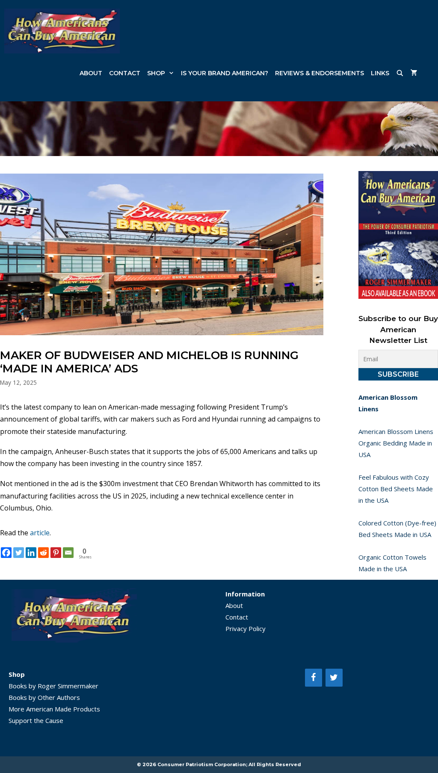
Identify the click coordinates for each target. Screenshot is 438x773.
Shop (156, 73)
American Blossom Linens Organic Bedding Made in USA (395, 443)
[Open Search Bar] (400, 73)
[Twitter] (18, 552)
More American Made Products (54, 709)
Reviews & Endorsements (319, 73)
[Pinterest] (55, 552)
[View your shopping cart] (414, 73)
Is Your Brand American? (224, 73)
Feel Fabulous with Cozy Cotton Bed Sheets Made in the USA (395, 489)
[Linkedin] (31, 552)
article (40, 532)
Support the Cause (36, 720)
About (91, 73)
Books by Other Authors (44, 697)
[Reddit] (43, 552)
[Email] (68, 552)
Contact (124, 73)
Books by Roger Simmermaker (53, 686)
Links (380, 73)
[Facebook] (6, 552)
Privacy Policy (245, 628)
